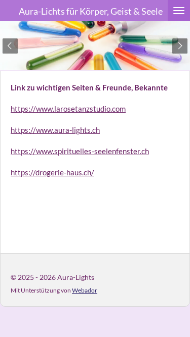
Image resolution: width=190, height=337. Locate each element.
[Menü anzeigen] (179, 10)
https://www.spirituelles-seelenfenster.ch (80, 151)
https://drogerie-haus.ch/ (52, 172)
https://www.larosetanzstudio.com (68, 108)
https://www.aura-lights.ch (55, 129)
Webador (84, 290)
